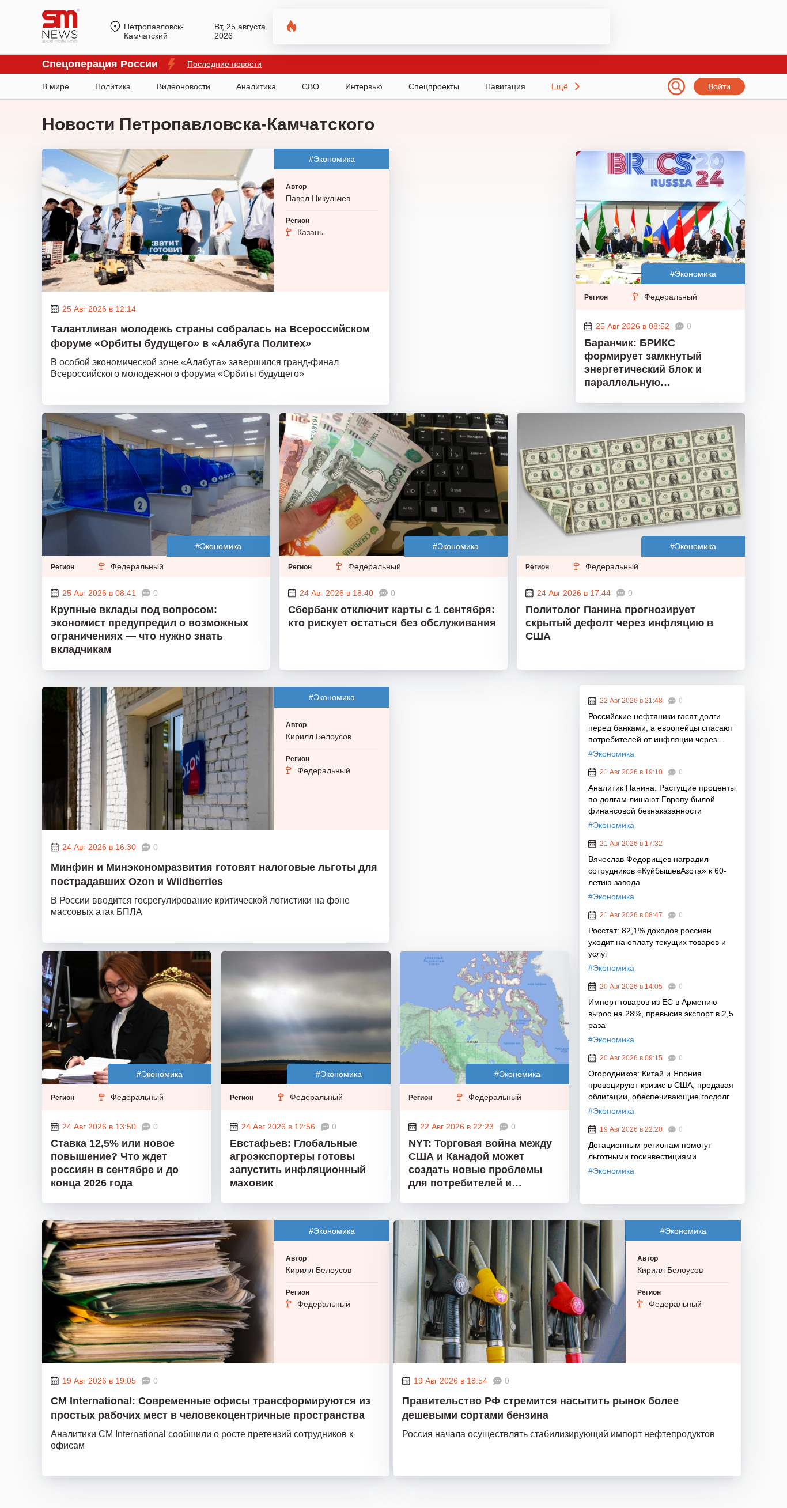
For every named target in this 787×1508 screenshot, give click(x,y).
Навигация (505, 86)
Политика (113, 86)
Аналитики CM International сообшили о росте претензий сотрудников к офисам (202, 1439)
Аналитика (256, 86)
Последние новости (224, 64)
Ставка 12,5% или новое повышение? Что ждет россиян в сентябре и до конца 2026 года (115, 1163)
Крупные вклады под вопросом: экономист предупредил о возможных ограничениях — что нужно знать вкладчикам (149, 629)
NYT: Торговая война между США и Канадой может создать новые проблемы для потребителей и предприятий (480, 1164)
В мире (55, 86)
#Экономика (332, 159)
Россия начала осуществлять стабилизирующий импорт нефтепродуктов (558, 1434)
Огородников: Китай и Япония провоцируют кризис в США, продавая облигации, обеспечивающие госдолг (660, 1085)
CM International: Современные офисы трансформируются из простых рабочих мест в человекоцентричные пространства (210, 1408)
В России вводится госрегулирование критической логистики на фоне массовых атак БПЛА (200, 906)
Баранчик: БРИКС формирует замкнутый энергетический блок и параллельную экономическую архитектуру (657, 364)
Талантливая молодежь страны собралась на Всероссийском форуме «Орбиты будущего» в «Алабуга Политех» (210, 336)
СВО (310, 86)
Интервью (364, 86)
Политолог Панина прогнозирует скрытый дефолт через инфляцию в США (619, 623)
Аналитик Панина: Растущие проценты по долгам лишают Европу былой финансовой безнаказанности (662, 799)
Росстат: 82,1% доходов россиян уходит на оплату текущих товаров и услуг (657, 942)
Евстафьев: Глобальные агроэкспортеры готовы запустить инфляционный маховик (298, 1163)
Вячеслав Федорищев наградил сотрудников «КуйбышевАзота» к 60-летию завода (657, 871)
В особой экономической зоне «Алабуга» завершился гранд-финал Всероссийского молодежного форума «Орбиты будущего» (195, 368)
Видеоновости (183, 86)
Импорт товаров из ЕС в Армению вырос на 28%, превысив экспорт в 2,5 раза (660, 1013)
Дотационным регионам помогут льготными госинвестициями (650, 1150)
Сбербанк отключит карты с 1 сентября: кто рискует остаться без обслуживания (392, 616)
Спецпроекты (433, 86)
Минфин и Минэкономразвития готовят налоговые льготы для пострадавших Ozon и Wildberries (214, 874)
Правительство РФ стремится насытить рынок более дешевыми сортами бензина (540, 1408)
